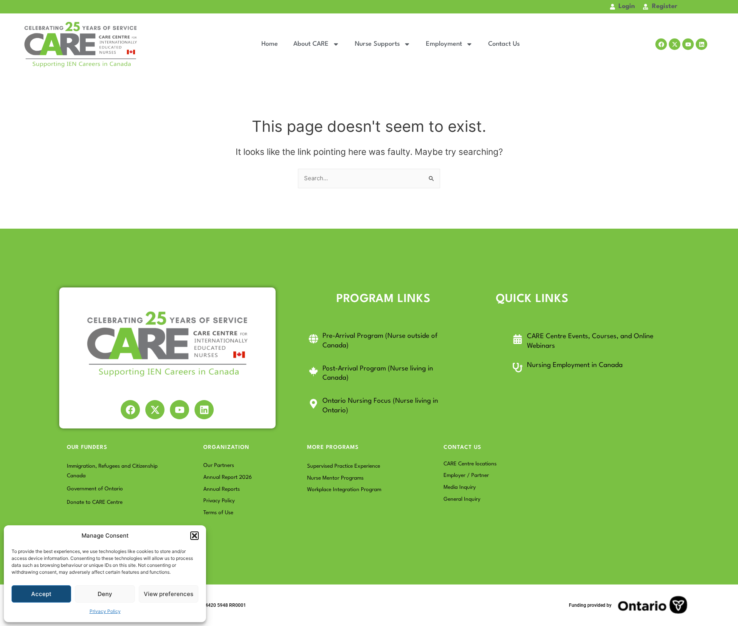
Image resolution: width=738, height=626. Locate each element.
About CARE (311, 44)
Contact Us (504, 44)
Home (269, 44)
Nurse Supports (377, 44)
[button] (194, 536)
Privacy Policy (105, 611)
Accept (41, 594)
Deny (105, 594)
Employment (444, 44)
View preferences (168, 594)
